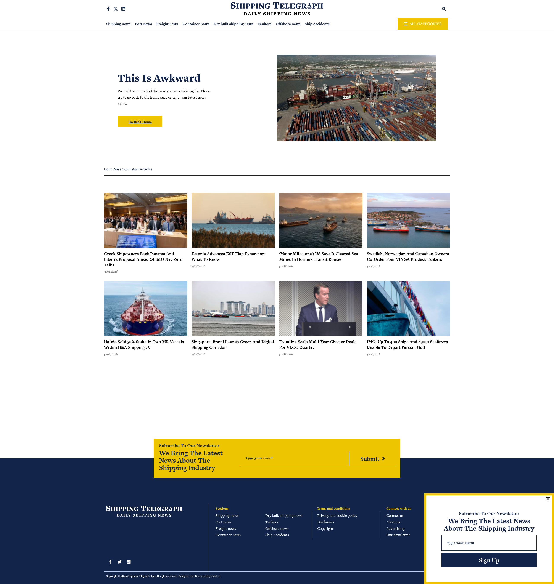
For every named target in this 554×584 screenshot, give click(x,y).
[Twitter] (119, 562)
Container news (195, 23)
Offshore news (288, 23)
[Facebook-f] (108, 9)
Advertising (395, 528)
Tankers (264, 23)
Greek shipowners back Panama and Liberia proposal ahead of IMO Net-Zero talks (143, 259)
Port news (143, 23)
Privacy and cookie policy (337, 515)
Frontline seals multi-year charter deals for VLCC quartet (317, 344)
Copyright (325, 528)
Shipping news (118, 23)
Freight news (167, 23)
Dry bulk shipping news (233, 23)
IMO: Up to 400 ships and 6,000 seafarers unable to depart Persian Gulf (407, 344)
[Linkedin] (123, 9)
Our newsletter (398, 535)
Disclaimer (326, 522)
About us (393, 522)
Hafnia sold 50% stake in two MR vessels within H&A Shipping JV (144, 344)
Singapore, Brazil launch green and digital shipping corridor (233, 344)
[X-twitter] (116, 9)
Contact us (394, 515)
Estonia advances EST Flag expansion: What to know (229, 256)
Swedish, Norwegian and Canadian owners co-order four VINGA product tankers (408, 256)
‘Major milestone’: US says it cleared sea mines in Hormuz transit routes (318, 256)
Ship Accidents (317, 23)
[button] (444, 9)
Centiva (215, 576)
